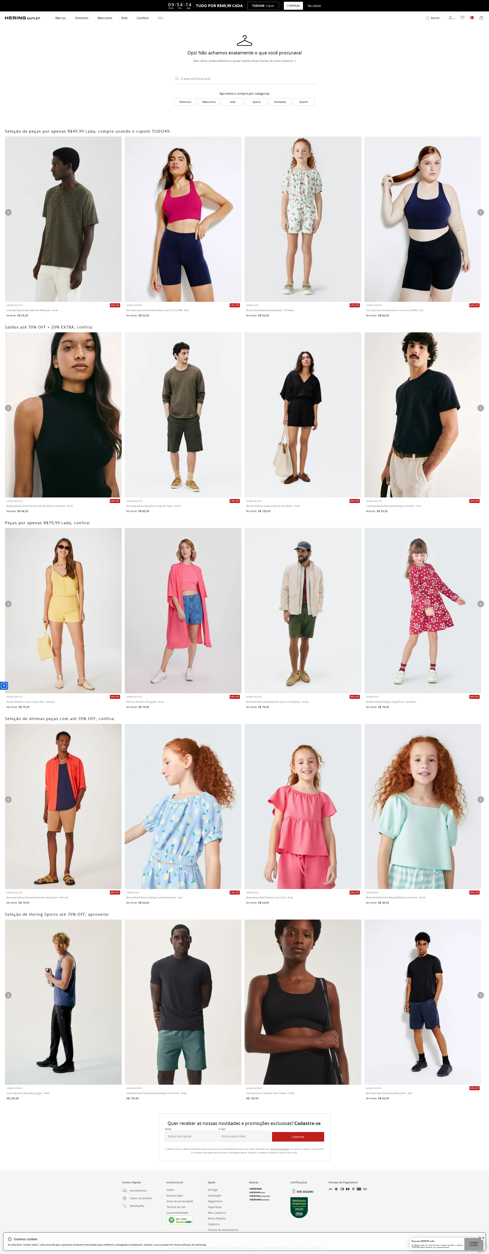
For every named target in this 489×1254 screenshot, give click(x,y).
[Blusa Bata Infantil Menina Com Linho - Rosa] (302, 806)
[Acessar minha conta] (452, 18)
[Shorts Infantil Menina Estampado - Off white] (302, 219)
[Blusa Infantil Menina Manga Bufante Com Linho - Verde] (422, 806)
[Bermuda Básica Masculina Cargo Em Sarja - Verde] (183, 414)
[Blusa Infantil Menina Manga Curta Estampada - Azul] (183, 806)
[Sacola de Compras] (481, 18)
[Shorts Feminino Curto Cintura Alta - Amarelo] (63, 610)
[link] (462, 17)
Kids (124, 18)
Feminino (81, 18)
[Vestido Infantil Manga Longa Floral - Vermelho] (422, 610)
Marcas (60, 18)
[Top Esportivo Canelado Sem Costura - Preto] (302, 1002)
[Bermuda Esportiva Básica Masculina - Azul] (422, 1002)
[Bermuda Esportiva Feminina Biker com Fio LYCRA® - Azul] (183, 219)
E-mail (222, 1129)
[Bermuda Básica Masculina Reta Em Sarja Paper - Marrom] (63, 806)
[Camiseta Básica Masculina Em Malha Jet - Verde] (63, 219)
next (480, 604)
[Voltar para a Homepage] (22, 18)
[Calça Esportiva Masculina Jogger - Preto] (63, 1002)
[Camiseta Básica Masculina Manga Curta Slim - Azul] (422, 414)
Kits (160, 18)
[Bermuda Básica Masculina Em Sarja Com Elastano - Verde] (302, 610)
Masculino (105, 18)
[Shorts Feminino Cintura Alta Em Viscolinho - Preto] (302, 414)
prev (8, 604)
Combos (143, 18)
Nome (168, 1129)
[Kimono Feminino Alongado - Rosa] (183, 610)
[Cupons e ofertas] (472, 17)
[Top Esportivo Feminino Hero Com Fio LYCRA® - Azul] (422, 219)
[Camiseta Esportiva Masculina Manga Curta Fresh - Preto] (183, 1002)
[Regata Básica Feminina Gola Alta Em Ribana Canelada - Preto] (63, 414)
